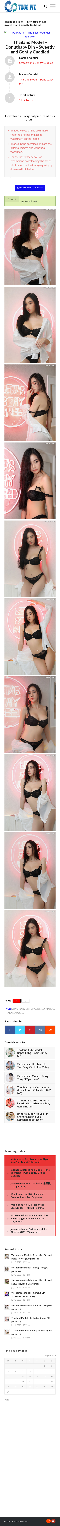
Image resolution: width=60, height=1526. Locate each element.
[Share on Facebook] (10, 1030)
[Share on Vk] (40, 1030)
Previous (45, 129)
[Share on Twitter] (20, 1030)
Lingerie (36, 1008)
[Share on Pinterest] (30, 1030)
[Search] (44, 6)
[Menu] (51, 6)
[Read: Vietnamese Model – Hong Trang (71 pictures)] (7, 1269)
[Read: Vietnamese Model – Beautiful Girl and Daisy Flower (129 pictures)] (7, 1256)
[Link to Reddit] (48, 1521)
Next (52, 129)
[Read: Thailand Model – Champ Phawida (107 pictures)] (7, 1332)
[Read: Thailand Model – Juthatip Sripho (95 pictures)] (7, 1319)
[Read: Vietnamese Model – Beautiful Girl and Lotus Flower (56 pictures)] (7, 1281)
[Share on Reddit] (50, 1030)
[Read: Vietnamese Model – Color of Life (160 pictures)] (7, 1307)
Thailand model (28, 79)
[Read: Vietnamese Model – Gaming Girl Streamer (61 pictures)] (7, 1294)
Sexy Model (48, 1008)
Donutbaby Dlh (20, 1008)
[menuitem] (44, 6)
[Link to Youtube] (53, 1521)
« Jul (6, 1399)
